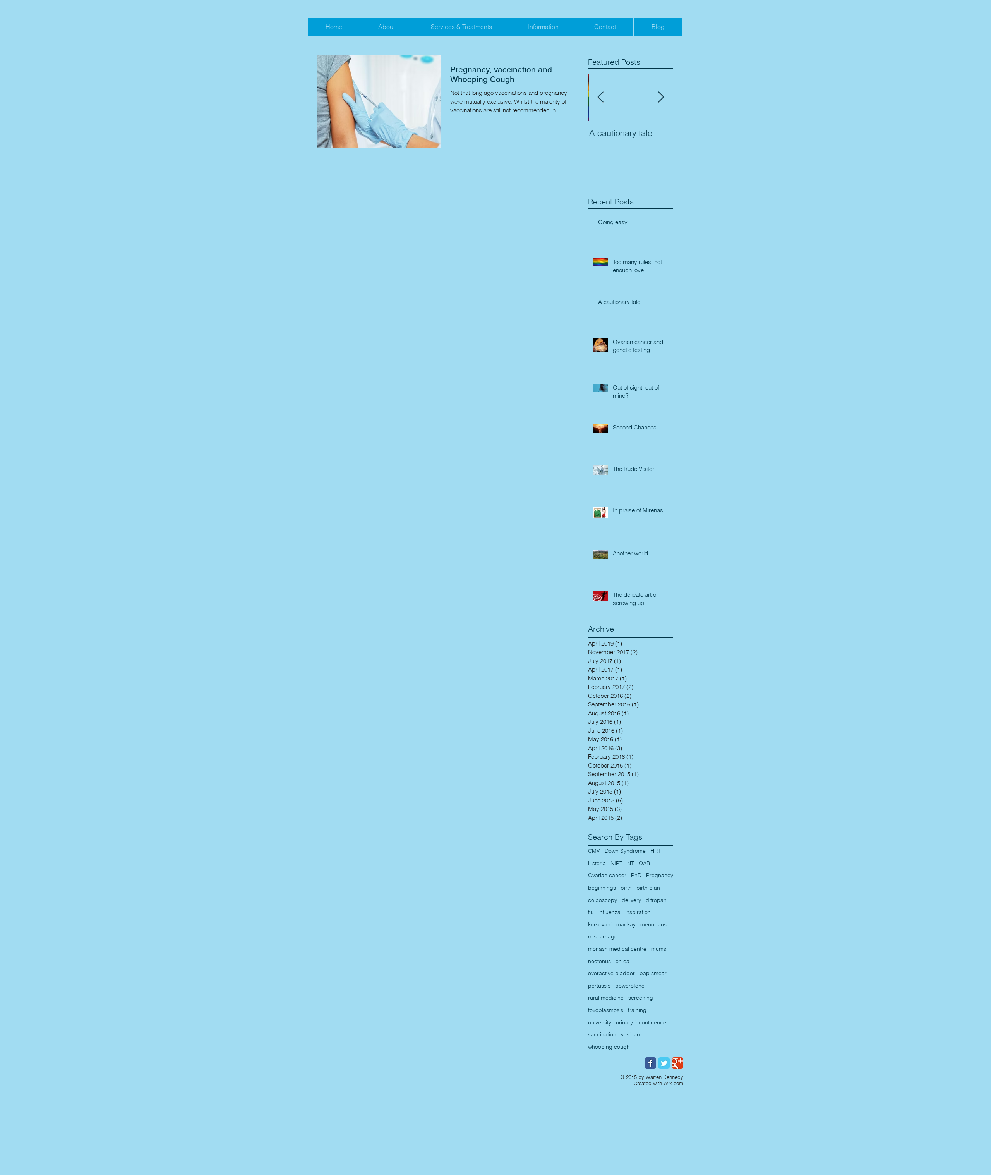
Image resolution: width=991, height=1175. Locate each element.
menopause (655, 924)
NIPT (616, 863)
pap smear (653, 973)
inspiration (638, 912)
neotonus (599, 961)
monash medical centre (617, 948)
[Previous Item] (600, 97)
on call (624, 961)
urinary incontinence (641, 1022)
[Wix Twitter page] (664, 1063)
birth (626, 887)
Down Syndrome (625, 850)
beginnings (602, 887)
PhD (636, 875)
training (637, 1010)
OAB (644, 863)
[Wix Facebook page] (650, 1063)
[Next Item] (660, 97)
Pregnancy (659, 875)
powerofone (630, 985)
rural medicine (606, 997)
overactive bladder (611, 973)
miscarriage (602, 936)
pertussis (599, 985)
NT (630, 863)
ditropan (656, 900)
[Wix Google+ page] (677, 1063)
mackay (626, 924)
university (599, 1022)
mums (658, 948)
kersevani (600, 924)
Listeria (597, 863)
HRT (655, 850)
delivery (631, 900)
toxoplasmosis (605, 1010)
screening (640, 997)
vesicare (631, 1034)
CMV (594, 850)
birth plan (648, 887)
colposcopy (602, 900)
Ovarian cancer (607, 875)
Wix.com (673, 1083)
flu (591, 912)
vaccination (602, 1034)
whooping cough (609, 1046)
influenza (609, 912)
